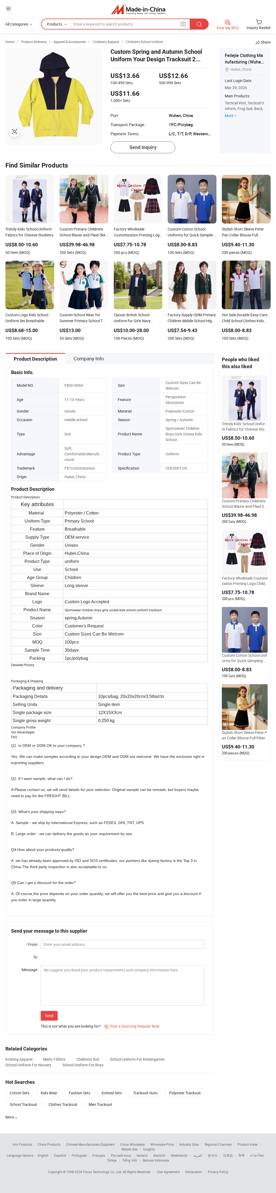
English (43, 1155)
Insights (149, 1149)
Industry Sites (189, 1144)
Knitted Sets (112, 1092)
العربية (197, 1155)
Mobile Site (129, 1149)
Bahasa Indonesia (156, 1160)
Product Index (247, 1144)
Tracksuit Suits (145, 1092)
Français (98, 1155)
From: (32, 944)
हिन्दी (241, 1155)
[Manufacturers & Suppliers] (138, 9)
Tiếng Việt (129, 1160)
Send (49, 1015)
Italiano (142, 1155)
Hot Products (22, 1144)
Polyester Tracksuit (185, 1092)
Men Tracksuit (100, 1104)
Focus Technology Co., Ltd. (103, 1172)
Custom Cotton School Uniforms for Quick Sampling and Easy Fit (244, 658)
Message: (29, 969)
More (229, 115)
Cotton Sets (19, 1092)
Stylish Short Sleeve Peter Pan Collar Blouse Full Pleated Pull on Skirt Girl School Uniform (244, 735)
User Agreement (168, 1172)
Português (79, 1155)
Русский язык (121, 1155)
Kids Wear (49, 1092)
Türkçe (111, 1160)
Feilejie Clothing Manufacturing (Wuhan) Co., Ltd (245, 61)
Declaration (193, 1172)
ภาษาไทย (257, 1155)
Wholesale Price (162, 1144)
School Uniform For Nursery (28, 1064)
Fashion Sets (79, 1092)
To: (35, 957)
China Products (49, 1144)
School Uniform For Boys (83, 1064)
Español (60, 1155)
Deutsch (159, 1155)
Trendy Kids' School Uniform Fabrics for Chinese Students (244, 426)
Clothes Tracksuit (63, 1104)
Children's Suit (87, 1059)
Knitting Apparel (18, 1059)
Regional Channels (218, 1144)
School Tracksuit (23, 1104)
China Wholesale (132, 1144)
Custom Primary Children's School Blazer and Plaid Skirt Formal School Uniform (244, 503)
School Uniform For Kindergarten (137, 1059)
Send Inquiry (143, 147)
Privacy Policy (218, 1172)
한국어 (213, 1155)
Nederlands (179, 1155)
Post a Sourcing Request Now (132, 1026)
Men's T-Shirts (54, 1059)
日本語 (228, 1155)
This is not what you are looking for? (71, 1026)
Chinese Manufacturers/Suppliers (90, 1144)
